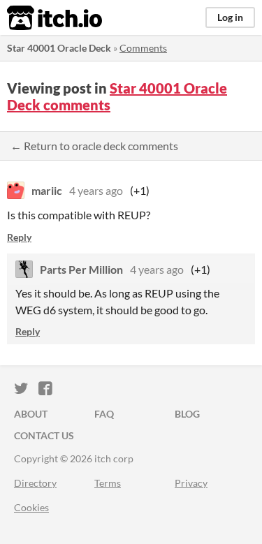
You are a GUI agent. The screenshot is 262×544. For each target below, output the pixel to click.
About (31, 414)
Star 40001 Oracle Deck (59, 48)
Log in (230, 17)
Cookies (31, 507)
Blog (187, 414)
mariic (46, 190)
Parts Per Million (81, 269)
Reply (19, 237)
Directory (35, 483)
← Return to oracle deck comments (94, 145)
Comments (143, 48)
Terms (107, 483)
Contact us (44, 435)
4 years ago (96, 190)
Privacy (191, 483)
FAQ (104, 414)
